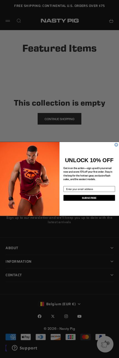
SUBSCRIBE (89, 198)
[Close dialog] (116, 144)
